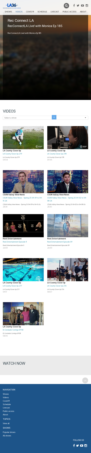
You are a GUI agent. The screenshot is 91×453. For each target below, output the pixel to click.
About (83, 11)
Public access (69, 11)
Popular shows (9, 432)
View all (6, 423)
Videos (19, 11)
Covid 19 (30, 11)
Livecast (55, 11)
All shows (7, 435)
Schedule (42, 11)
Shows (8, 11)
